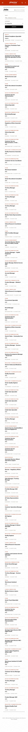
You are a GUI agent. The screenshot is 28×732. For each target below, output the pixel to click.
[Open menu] (2, 2)
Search (14, 26)
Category (7, 21)
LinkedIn (15, 719)
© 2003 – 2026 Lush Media (7, 718)
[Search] (22, 2)
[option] (14, 37)
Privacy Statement (16, 718)
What (6, 15)
